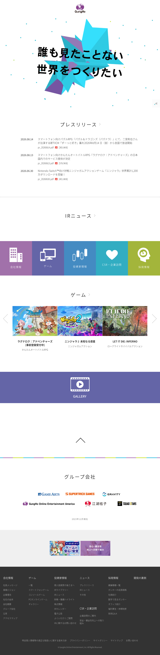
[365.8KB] (53, 147)
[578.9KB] (53, 163)
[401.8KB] (53, 179)
